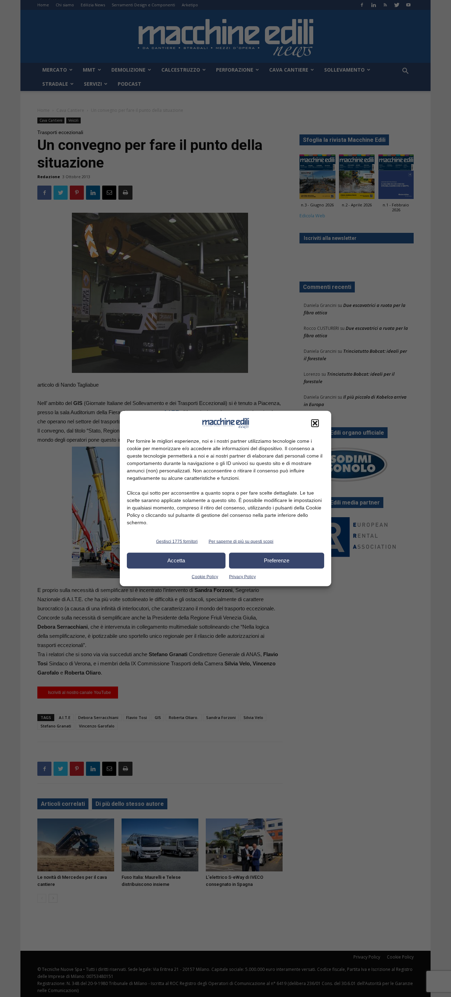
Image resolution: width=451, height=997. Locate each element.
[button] (315, 423)
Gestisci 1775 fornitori (177, 541)
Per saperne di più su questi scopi (241, 541)
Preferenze (276, 560)
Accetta (176, 560)
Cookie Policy (205, 576)
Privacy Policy (242, 576)
